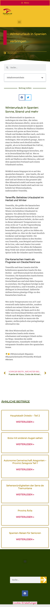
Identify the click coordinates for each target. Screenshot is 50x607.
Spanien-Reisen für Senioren (25, 533)
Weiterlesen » (25, 421)
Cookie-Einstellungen (25, 603)
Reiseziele (12, 53)
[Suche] (44, 580)
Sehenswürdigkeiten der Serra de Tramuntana (25, 486)
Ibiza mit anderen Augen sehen (25, 438)
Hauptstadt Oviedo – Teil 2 (25, 415)
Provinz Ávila (25, 510)
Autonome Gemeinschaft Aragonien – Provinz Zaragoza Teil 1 (25, 461)
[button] (19, 22)
